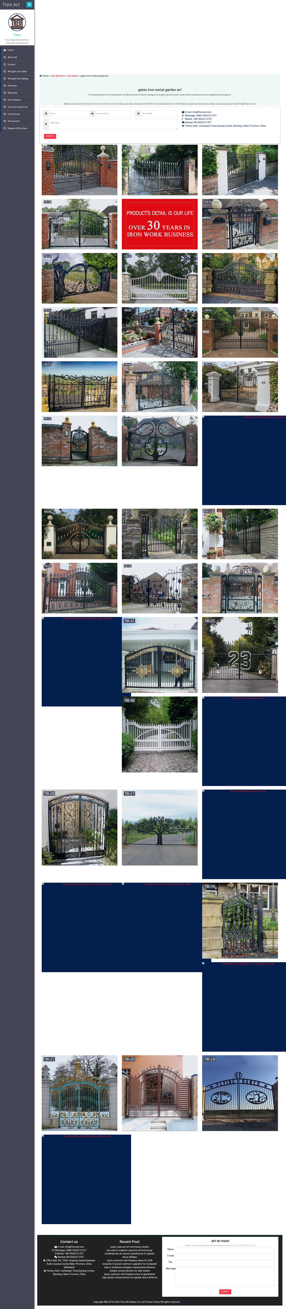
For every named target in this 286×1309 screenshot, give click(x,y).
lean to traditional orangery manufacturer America (129, 1267)
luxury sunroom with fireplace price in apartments (129, 1274)
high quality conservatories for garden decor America (129, 1277)
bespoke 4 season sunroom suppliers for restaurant (129, 1263)
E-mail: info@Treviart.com (197, 112)
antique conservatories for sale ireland (130, 1270)
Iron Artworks (58, 75)
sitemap (184, 1301)
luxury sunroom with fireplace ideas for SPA (129, 1260)
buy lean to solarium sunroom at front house (129, 1250)
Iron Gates (72, 75)
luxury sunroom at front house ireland (129, 1246)
